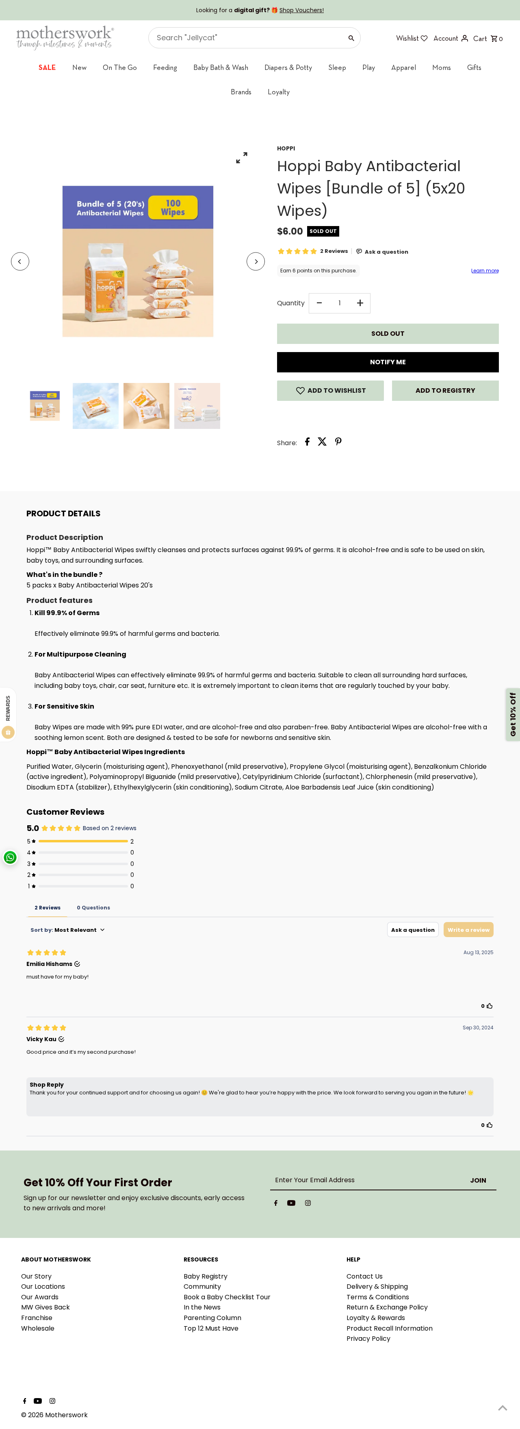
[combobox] (245, 38)
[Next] (256, 261)
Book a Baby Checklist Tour (227, 1297)
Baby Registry (206, 1276)
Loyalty (279, 91)
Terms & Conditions (378, 1297)
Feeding (165, 67)
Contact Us (365, 1276)
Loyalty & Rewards (376, 1317)
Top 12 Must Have (211, 1328)
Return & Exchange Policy (387, 1307)
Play (368, 67)
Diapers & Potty (288, 67)
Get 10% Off (513, 714)
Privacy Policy (368, 1338)
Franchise (36, 1317)
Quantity (291, 303)
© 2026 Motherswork (54, 1415)
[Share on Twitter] (322, 443)
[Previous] (20, 261)
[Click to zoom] (241, 157)
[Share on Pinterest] (338, 443)
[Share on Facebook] (307, 443)
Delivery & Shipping (377, 1286)
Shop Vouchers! (302, 10)
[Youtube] (291, 1204)
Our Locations (43, 1286)
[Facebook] (275, 1204)
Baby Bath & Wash (220, 67)
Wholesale (37, 1328)
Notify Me (388, 362)
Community (202, 1286)
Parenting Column (212, 1317)
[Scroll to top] (503, 1408)
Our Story (36, 1276)
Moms (441, 67)
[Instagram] (308, 1204)
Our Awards (39, 1297)
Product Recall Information (390, 1328)
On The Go (120, 67)
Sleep (337, 67)
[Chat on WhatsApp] (10, 857)
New (79, 67)
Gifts (474, 67)
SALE (47, 67)
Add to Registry (445, 390)
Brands (241, 91)
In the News (202, 1307)
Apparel (403, 67)
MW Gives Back (45, 1307)
